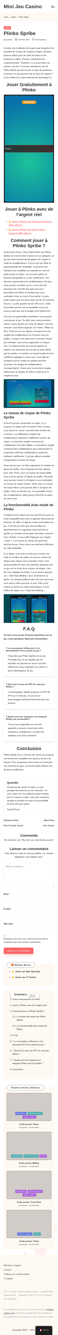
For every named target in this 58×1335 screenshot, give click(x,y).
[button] (13, 809)
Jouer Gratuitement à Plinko (26, 999)
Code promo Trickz (29, 1241)
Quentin (12, 782)
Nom (7, 894)
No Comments (40, 40)
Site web (8, 924)
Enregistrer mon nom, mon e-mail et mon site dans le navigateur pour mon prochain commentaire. (26, 940)
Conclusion (17, 1069)
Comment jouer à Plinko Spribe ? (28, 1011)
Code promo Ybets (29, 1124)
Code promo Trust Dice (29, 1202)
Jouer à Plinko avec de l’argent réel (29, 1005)
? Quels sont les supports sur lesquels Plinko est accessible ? (27, 1062)
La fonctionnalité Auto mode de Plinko (32, 1027)
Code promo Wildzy (29, 1163)
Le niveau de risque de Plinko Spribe (31, 1018)
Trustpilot (8, 1278)
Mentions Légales (12, 1265)
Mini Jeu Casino (23, 6)
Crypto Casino (29, 1117)
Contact (7, 1270)
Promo (43, 1156)
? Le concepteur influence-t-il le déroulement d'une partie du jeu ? (28, 1043)
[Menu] (52, 6)
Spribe (7, 28)
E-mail (8, 909)
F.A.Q (15, 1035)
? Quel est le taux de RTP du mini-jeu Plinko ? (30, 1052)
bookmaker (21, 1113)
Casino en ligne (35, 1113)
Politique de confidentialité (16, 1274)
